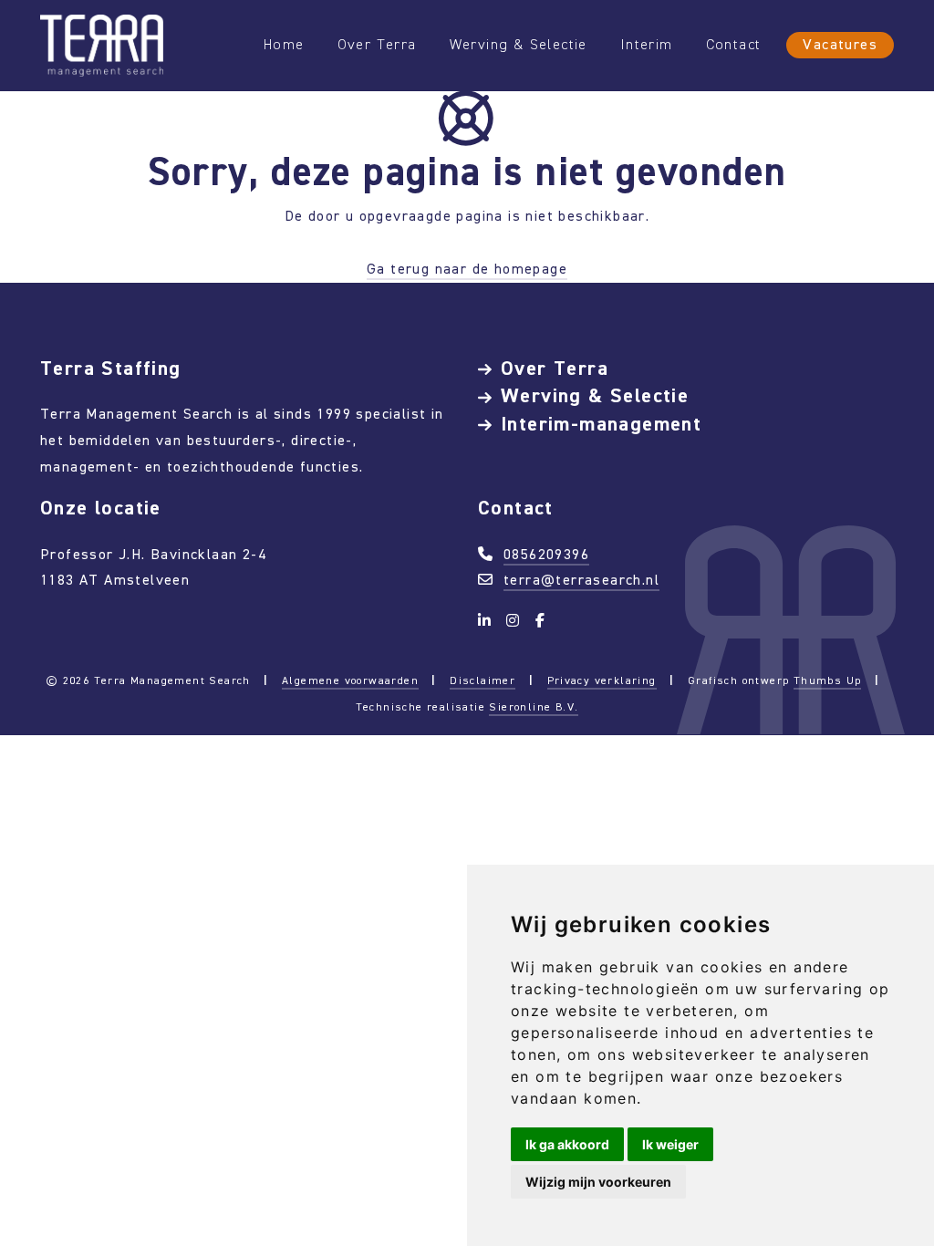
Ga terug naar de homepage (467, 268)
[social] (487, 620)
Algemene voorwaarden (350, 680)
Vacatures (840, 44)
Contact (734, 44)
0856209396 (546, 554)
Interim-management (601, 423)
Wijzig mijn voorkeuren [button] (598, 1181)
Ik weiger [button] (670, 1144)
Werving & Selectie (518, 44)
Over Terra (377, 44)
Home (284, 44)
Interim (646, 44)
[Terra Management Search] (101, 44)
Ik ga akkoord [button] (567, 1144)
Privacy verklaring (602, 680)
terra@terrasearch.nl (581, 579)
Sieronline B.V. (533, 707)
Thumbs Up (828, 680)
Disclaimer (482, 680)
